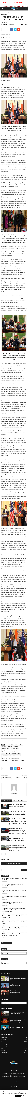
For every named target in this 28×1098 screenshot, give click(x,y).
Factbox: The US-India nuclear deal (21, 778)
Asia (6, 744)
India (11, 751)
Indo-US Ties (4, 756)
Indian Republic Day (16, 753)
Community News (14, 748)
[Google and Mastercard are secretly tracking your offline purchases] (5, 1027)
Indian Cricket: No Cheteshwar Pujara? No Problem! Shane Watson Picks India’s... (18, 978)
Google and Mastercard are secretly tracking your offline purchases (16, 1027)
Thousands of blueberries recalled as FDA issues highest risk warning (13, 916)
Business (4, 746)
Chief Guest (9, 746)
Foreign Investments (18, 749)
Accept (17, 1095)
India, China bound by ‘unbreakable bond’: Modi (7, 778)
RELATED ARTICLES (6, 800)
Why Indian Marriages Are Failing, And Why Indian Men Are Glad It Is (14, 879)
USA (9, 760)
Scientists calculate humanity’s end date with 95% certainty (13, 922)
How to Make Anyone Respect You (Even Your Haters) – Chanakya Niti (12, 885)
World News (22, 760)
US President (4, 760)
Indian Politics (16, 751)
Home (2, 12)
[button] (26, 8)
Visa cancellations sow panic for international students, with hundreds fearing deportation (17, 813)
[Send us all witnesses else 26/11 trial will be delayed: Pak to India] (5, 1013)
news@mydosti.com (16, 1081)
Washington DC (15, 760)
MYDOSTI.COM (17, 740)
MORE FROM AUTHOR (18, 800)
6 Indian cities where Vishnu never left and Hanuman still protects (14, 891)
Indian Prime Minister (6, 753)
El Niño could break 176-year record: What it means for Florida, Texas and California (13, 934)
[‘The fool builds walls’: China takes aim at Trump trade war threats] (5, 992)
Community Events (5, 748)
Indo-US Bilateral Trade (6, 755)
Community (15, 746)
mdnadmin (5, 24)
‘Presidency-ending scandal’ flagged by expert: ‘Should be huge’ (12, 928)
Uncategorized (8, 12)
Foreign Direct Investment (7, 749)
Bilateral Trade (19, 744)
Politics (17, 756)
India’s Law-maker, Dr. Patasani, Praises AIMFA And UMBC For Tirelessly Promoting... (17, 1020)
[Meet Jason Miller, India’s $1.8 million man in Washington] (5, 806)
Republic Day (4, 758)
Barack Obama (12, 744)
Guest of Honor (5, 751)
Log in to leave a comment (14, 863)
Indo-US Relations (16, 755)
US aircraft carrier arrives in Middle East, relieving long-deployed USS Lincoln (13, 903)
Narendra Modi (12, 756)
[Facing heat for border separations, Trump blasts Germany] (5, 985)
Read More (24, 1095)
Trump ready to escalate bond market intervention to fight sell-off (14, 897)
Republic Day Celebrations (14, 758)
